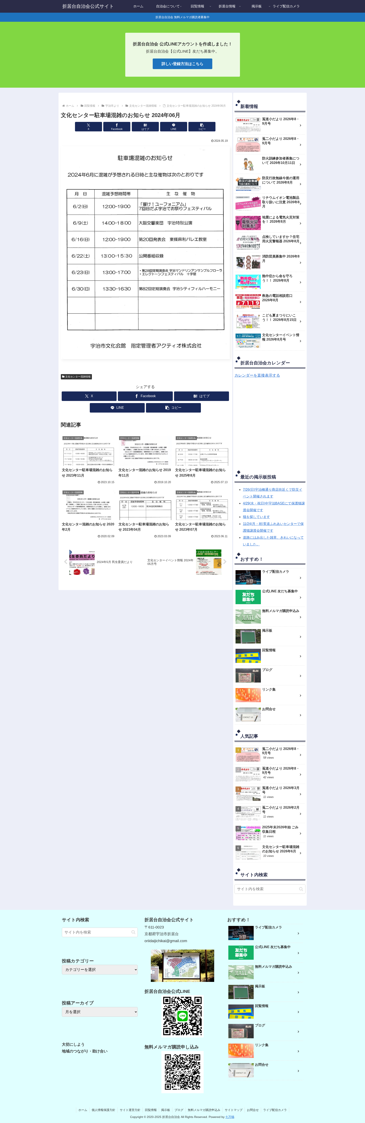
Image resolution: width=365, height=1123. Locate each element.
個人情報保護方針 (103, 1110)
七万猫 (229, 1117)
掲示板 (165, 1110)
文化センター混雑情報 (78, 376)
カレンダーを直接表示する (257, 375)
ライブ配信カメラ (275, 1110)
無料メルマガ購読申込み (204, 1110)
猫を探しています (256, 517)
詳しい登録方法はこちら (182, 64)
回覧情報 (151, 1110)
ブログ (178, 1110)
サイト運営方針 (130, 1110)
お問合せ (253, 1110)
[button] (201, 126)
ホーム (82, 1110)
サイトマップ (233, 1110)
